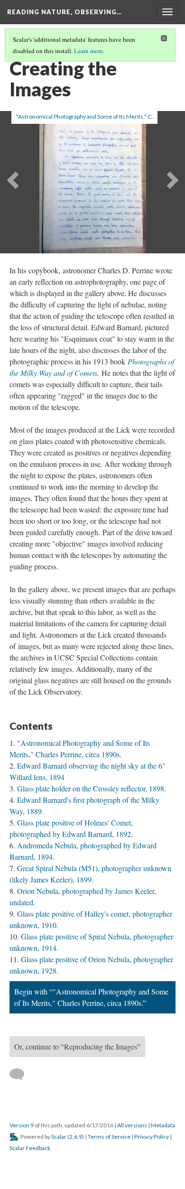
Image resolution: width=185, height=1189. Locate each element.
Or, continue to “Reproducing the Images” (77, 1046)
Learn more (88, 50)
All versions (132, 1125)
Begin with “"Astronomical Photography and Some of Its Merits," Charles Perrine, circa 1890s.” (91, 997)
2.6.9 (75, 1136)
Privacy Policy (151, 1136)
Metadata (163, 1125)
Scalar (58, 1136)
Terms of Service (109, 1136)
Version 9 (21, 1125)
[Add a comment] (21, 1074)
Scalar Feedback (29, 1148)
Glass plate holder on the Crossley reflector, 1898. (91, 788)
